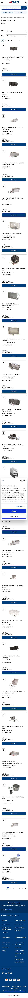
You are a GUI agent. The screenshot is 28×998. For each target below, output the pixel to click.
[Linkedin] (8, 973)
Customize (13, 516)
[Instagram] (11, 973)
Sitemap (16, 988)
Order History (5, 947)
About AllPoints (6, 925)
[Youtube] (6, 973)
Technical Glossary (19, 953)
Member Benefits (19, 959)
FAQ (16, 956)
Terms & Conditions (16, 986)
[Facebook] (3, 973)
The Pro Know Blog (19, 942)
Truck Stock (18, 947)
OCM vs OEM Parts (19, 944)
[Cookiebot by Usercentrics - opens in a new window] (19, 480)
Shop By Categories (19, 925)
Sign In (21, 12)
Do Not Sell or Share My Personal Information (14, 990)
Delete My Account (19, 962)
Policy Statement (6, 986)
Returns (4, 950)
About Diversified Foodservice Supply (6, 928)
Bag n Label (17, 930)
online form (9, 909)
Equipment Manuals (8, 12)
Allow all (14, 511)
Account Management (7, 944)
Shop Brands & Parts (20, 927)
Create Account (6, 942)
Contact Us (5, 932)
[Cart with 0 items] (26, 3)
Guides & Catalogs (19, 950)
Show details (19, 506)
